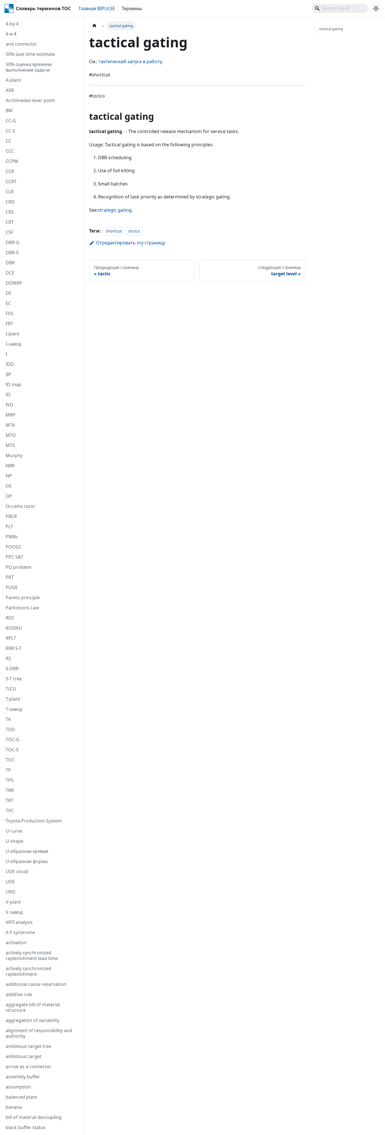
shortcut (114, 231)
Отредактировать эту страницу (130, 243)
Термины (132, 8)
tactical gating (331, 28)
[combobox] (340, 8)
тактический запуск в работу (130, 61)
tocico (134, 231)
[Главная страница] (94, 25)
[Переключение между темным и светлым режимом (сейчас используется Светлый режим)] (375, 8)
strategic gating (115, 210)
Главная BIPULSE (97, 8)
